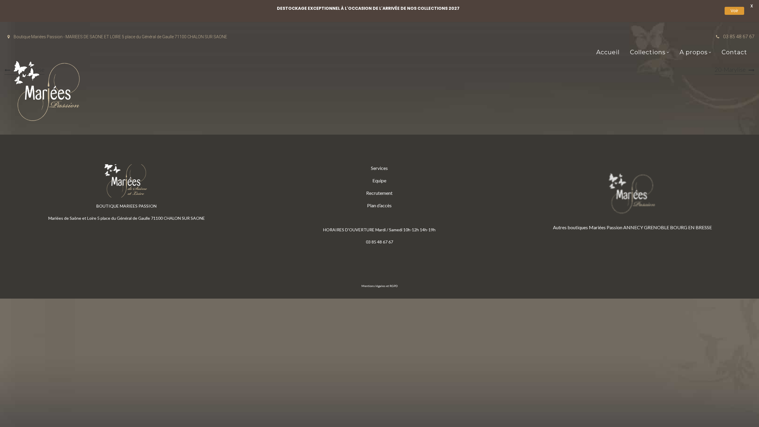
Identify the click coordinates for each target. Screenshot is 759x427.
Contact (734, 52)
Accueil (608, 52)
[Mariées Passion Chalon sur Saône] (48, 92)
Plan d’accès (379, 205)
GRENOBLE (656, 227)
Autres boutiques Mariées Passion (587, 227)
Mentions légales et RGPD (379, 286)
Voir (734, 11)
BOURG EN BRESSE (691, 227)
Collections (648, 52)
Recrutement (379, 193)
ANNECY (633, 227)
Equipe (379, 180)
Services (379, 168)
